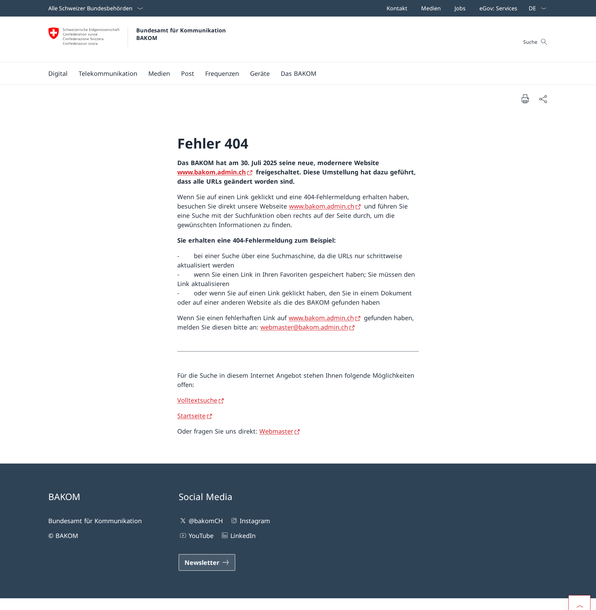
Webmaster (276, 431)
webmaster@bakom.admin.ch (304, 327)
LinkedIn (243, 535)
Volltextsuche (197, 400)
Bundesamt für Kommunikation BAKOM (182, 34)
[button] (58, 73)
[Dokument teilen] (543, 98)
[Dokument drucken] (525, 98)
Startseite (191, 415)
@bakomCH (206, 521)
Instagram (255, 521)
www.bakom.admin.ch (211, 172)
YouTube (201, 535)
